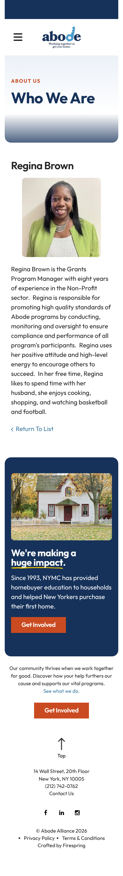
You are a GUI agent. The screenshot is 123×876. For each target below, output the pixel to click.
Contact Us (61, 793)
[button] (18, 37)
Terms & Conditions (83, 838)
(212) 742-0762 (61, 786)
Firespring (74, 845)
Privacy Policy (39, 838)
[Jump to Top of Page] (61, 749)
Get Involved (38, 625)
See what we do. (62, 691)
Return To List (35, 429)
